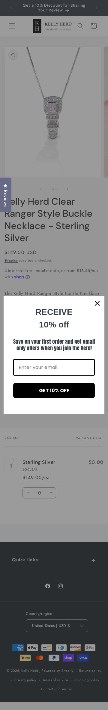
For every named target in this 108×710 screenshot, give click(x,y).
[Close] (97, 303)
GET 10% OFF (54, 390)
